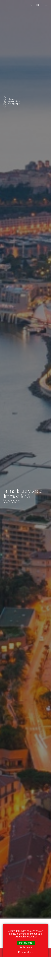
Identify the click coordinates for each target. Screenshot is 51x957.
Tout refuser (25, 947)
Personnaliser (25, 952)
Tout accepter (26, 942)
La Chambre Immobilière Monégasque (11, 106)
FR (37, 5)
